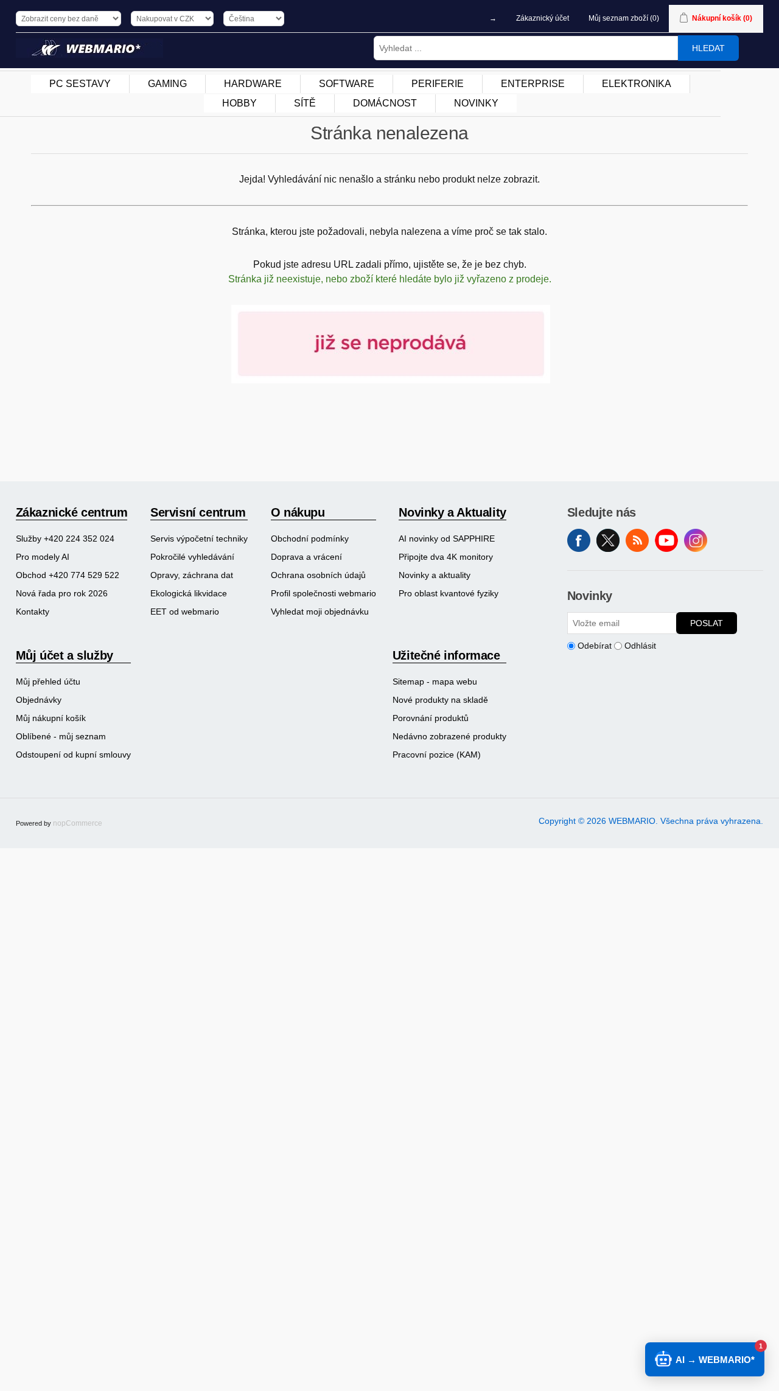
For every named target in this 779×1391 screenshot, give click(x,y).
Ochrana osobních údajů (318, 575)
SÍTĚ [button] (305, 103)
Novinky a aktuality (434, 575)
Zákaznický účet (542, 18)
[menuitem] (80, 84)
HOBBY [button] (239, 103)
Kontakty (32, 611)
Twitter (608, 540)
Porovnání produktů (431, 718)
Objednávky (38, 700)
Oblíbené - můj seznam (61, 736)
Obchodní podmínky (310, 538)
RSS (637, 540)
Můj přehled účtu (48, 681)
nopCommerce (77, 823)
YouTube (666, 540)
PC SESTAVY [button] (80, 83)
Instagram (695, 540)
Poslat (706, 623)
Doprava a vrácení (306, 557)
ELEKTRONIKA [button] (636, 83)
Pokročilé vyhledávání (192, 557)
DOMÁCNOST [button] (385, 103)
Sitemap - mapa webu (435, 681)
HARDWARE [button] (253, 83)
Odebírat (595, 645)
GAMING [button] (167, 83)
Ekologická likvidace (188, 593)
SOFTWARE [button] (346, 83)
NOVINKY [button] (476, 103)
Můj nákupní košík (51, 718)
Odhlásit (640, 645)
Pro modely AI (42, 557)
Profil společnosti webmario (323, 593)
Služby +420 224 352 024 (65, 538)
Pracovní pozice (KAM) (437, 754)
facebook (578, 540)
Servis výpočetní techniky (199, 538)
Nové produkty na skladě (440, 700)
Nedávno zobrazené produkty (449, 736)
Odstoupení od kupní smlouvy (73, 754)
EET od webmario (184, 611)
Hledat (708, 48)
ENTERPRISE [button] (533, 83)
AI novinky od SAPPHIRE (447, 538)
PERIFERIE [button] (437, 83)
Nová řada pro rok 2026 (62, 593)
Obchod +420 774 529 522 (67, 575)
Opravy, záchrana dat (191, 575)
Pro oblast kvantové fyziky (448, 593)
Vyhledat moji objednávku (320, 611)
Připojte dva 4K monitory (446, 557)
